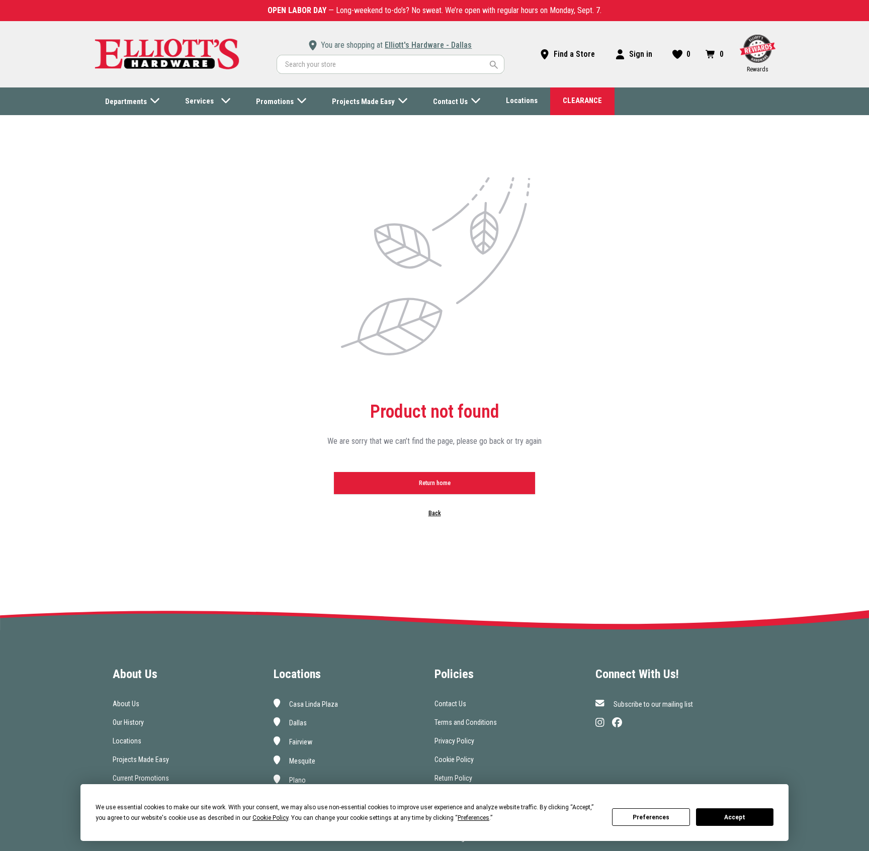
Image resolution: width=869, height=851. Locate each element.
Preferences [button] (473, 817)
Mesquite (301, 761)
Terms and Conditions (465, 722)
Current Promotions (141, 778)
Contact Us (450, 704)
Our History (128, 722)
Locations (127, 741)
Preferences (651, 817)
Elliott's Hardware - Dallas (428, 45)
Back (434, 513)
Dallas (297, 723)
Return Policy (453, 778)
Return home (435, 483)
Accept (734, 817)
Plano (297, 780)
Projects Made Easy (141, 759)
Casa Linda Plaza (313, 704)
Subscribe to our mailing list (652, 704)
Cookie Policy (454, 759)
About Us (126, 704)
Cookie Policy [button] (270, 817)
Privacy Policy (454, 741)
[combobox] (390, 64)
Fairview (300, 742)
